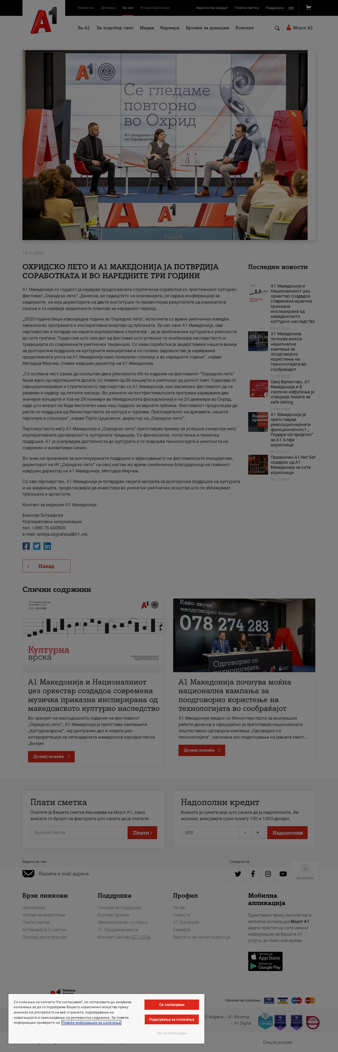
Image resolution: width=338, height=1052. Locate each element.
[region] (106, 1019)
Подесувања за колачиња (172, 1019)
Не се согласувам (172, 1033)
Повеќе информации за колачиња (91, 1023)
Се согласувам (171, 1005)
